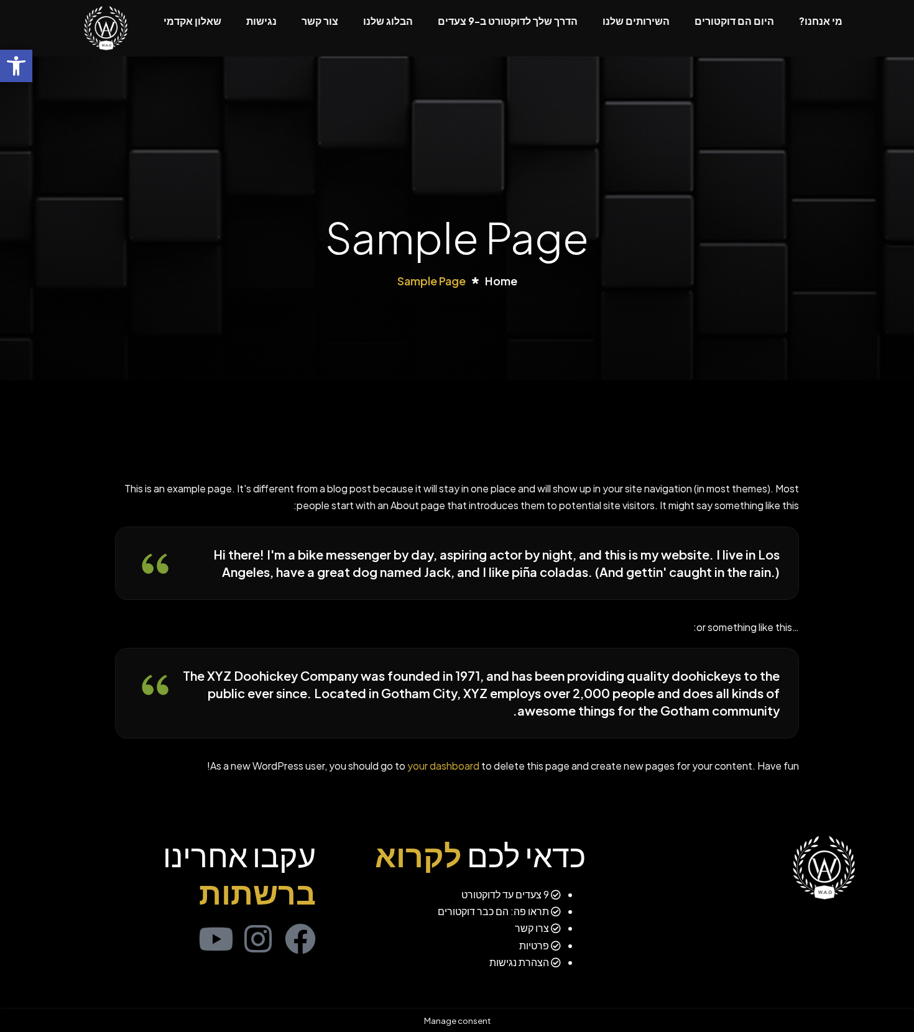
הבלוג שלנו (388, 20)
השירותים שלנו (636, 20)
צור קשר (320, 20)
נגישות (261, 20)
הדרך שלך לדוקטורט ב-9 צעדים (508, 20)
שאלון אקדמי (192, 20)
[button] (16, 66)
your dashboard (443, 765)
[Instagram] (258, 938)
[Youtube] (215, 938)
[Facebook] (300, 938)
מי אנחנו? (820, 20)
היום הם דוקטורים (734, 20)
